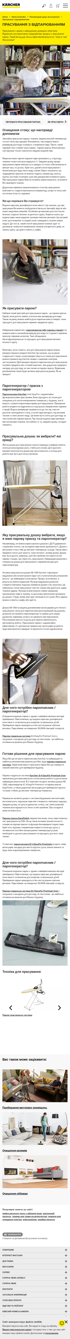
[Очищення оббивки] (35, 1172)
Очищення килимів (14, 1150)
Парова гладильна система (16, 736)
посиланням (51, 1333)
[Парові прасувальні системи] (35, 994)
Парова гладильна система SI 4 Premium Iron (30, 890)
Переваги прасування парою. (23, 122)
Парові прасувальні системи (17, 1015)
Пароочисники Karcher (14, 394)
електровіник (30, 1219)
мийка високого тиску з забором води (22, 1213)
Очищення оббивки (15, 1193)
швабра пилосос (46, 1219)
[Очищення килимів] (35, 1129)
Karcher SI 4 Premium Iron (48, 775)
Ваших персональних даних (16, 1329)
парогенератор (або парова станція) (44, 330)
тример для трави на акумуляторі (29, 1216)
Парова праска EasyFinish (15, 818)
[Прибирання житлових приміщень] (35, 1086)
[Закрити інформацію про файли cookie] (66, 1321)
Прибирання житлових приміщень (24, 1107)
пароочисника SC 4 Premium (33, 844)
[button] (65, 122)
